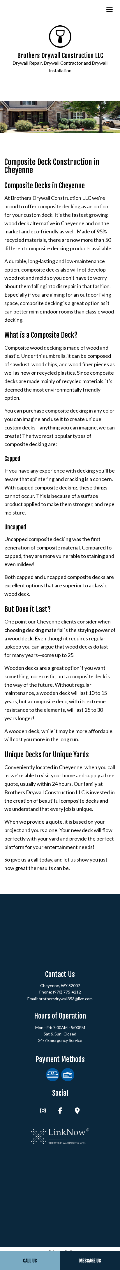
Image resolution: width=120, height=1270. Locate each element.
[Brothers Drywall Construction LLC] (60, 36)
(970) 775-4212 (67, 991)
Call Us (30, 1261)
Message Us (90, 1261)
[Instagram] (43, 1111)
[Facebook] (60, 1111)
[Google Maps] (77, 1111)
